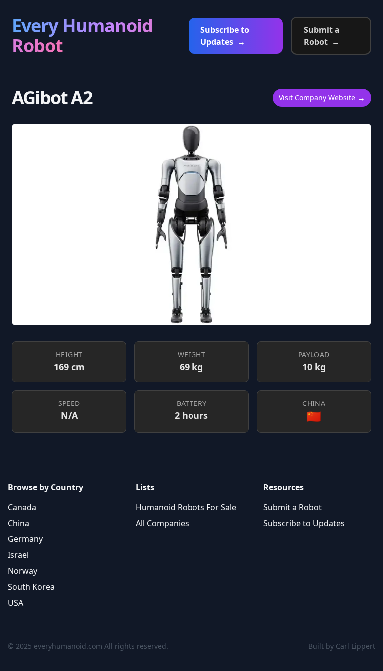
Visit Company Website (322, 97)
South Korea (31, 586)
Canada (22, 507)
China (18, 523)
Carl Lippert (355, 646)
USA (15, 602)
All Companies (162, 523)
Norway (22, 570)
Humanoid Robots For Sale (186, 507)
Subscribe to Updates (224, 35)
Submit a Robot (322, 35)
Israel (18, 554)
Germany (25, 539)
